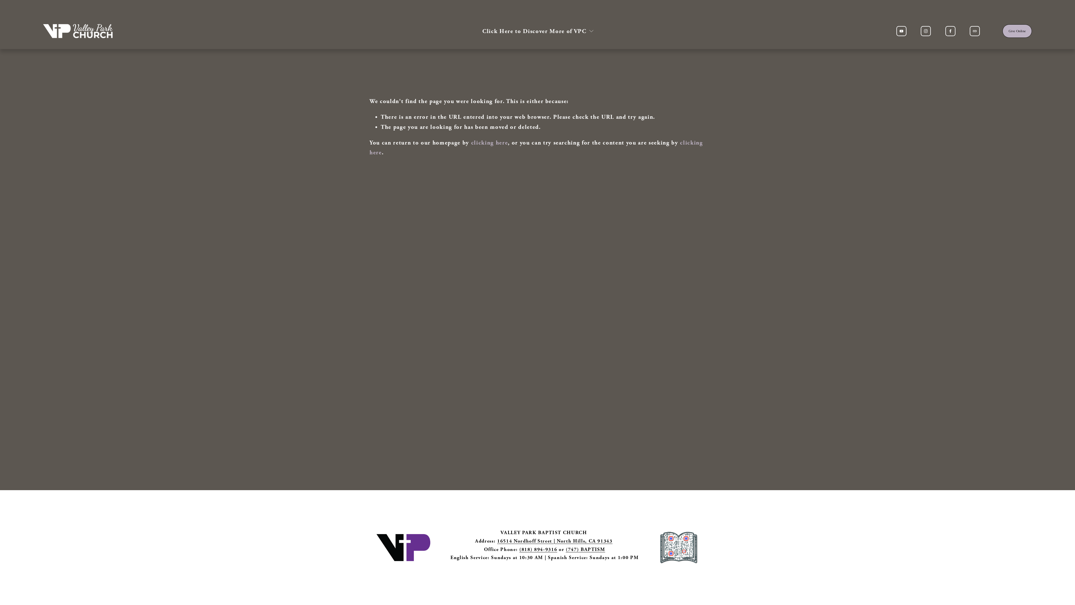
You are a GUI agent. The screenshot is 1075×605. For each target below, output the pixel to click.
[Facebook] (950, 31)
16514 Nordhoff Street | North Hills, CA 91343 (555, 541)
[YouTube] (901, 31)
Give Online (1017, 31)
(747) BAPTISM (585, 549)
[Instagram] (926, 31)
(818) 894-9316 (538, 549)
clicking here (489, 142)
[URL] (975, 31)
